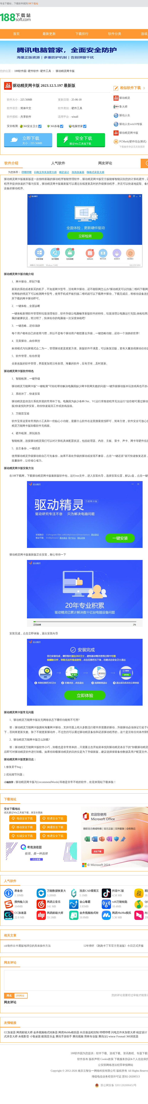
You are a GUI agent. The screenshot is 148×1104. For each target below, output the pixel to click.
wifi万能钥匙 (119, 901)
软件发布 (82, 1059)
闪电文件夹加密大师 (45, 172)
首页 (16, 34)
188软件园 (20, 71)
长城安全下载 (25, 835)
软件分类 (114, 34)
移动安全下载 (25, 827)
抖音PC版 (118, 890)
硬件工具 (45, 71)
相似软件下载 (130, 88)
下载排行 (81, 34)
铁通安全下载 (55, 835)
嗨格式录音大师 (95, 172)
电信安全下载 (25, 818)
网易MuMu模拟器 (121, 913)
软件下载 (101, 1053)
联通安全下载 (55, 818)
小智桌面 (35, 1036)
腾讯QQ (103, 1036)
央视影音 (24, 1036)
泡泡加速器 (78, 172)
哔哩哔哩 (27, 172)
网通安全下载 (55, 827)
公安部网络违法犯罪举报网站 (115, 1065)
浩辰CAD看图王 (89, 890)
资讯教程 (128, 1053)
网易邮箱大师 (55, 912)
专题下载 (142, 1053)
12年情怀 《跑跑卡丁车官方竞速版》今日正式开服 (113, 945)
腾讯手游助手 (64, 1036)
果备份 (18, 890)
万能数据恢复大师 (56, 891)
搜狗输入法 (21, 901)
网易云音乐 (54, 901)
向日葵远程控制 (90, 1032)
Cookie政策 (107, 1059)
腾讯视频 (78, 1036)
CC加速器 (20, 912)
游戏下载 (115, 1053)
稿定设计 (64, 172)
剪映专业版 (91, 1036)
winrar (112, 1036)
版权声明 (94, 1059)
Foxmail (120, 1036)
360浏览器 (132, 1036)
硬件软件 (33, 71)
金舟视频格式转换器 (89, 913)
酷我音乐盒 (48, 1036)
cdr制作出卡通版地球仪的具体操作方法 (27, 945)
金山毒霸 (85, 901)
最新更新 (49, 34)
